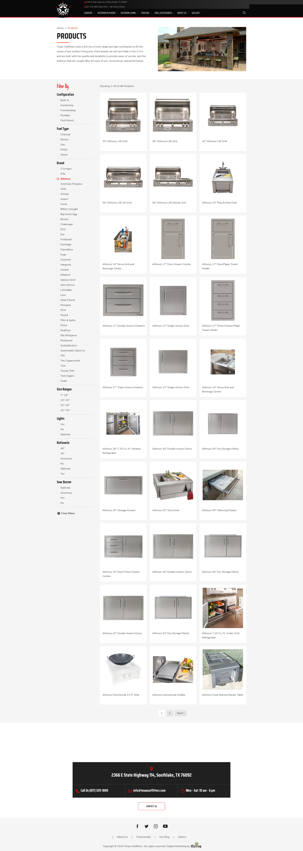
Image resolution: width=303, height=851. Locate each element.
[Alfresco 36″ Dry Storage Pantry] (223, 546)
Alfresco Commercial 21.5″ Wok (120, 695)
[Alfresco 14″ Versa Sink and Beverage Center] (123, 238)
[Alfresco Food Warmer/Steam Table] (223, 669)
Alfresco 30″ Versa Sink (165, 510)
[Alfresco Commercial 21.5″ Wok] (123, 669)
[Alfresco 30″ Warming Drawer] (223, 485)
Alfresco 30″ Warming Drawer (219, 510)
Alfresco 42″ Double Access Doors (122, 633)
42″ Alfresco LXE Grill (214, 141)
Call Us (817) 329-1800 (94, 790)
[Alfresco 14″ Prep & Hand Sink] (223, 177)
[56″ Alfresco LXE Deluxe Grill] (173, 177)
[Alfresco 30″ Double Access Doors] (173, 423)
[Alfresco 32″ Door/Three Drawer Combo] (123, 546)
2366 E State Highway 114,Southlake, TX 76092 (106, 2)
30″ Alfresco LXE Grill (115, 141)
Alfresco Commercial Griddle (168, 695)
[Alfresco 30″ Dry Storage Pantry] (223, 423)
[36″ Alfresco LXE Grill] (173, 115)
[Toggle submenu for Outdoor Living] (135, 13)
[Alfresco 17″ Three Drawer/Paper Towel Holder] (223, 300)
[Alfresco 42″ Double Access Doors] (123, 608)
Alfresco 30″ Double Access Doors (172, 449)
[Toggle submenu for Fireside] (149, 13)
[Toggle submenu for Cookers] (92, 13)
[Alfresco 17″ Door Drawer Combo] (173, 238)
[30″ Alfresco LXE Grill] (123, 115)
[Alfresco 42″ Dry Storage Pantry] (173, 608)
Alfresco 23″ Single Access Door (171, 387)
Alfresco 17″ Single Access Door (171, 326)
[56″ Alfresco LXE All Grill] (123, 177)
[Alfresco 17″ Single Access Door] (173, 300)
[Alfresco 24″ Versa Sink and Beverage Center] (223, 362)
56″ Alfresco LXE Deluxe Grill (169, 202)
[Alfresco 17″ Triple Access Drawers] (123, 362)
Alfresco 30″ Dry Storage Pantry (220, 449)
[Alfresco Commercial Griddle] (173, 669)
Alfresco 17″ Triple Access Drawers (122, 387)
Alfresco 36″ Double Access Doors (172, 572)
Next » (180, 713)
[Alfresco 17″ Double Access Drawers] (123, 300)
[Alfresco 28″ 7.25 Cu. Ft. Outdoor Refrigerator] (123, 423)
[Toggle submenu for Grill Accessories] (171, 13)
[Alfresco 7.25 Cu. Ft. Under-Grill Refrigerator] (223, 608)
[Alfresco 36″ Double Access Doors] (173, 546)
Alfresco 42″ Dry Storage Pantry (170, 633)
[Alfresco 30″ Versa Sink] (173, 485)
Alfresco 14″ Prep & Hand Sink (219, 202)
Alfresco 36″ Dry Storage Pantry (220, 572)
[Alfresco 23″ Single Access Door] (173, 362)
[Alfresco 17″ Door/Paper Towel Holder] (223, 238)
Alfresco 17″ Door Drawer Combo (171, 264)
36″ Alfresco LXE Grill (164, 141)
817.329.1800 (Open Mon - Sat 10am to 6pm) (105, 7)
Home (60, 28)
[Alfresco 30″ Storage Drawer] (123, 485)
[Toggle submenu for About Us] (186, 13)
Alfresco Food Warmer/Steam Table (222, 695)
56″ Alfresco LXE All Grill (117, 202)
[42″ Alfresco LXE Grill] (223, 115)
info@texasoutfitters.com (149, 790)
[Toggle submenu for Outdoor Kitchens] (115, 13)
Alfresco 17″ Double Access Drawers (123, 326)
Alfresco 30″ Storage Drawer (119, 510)
